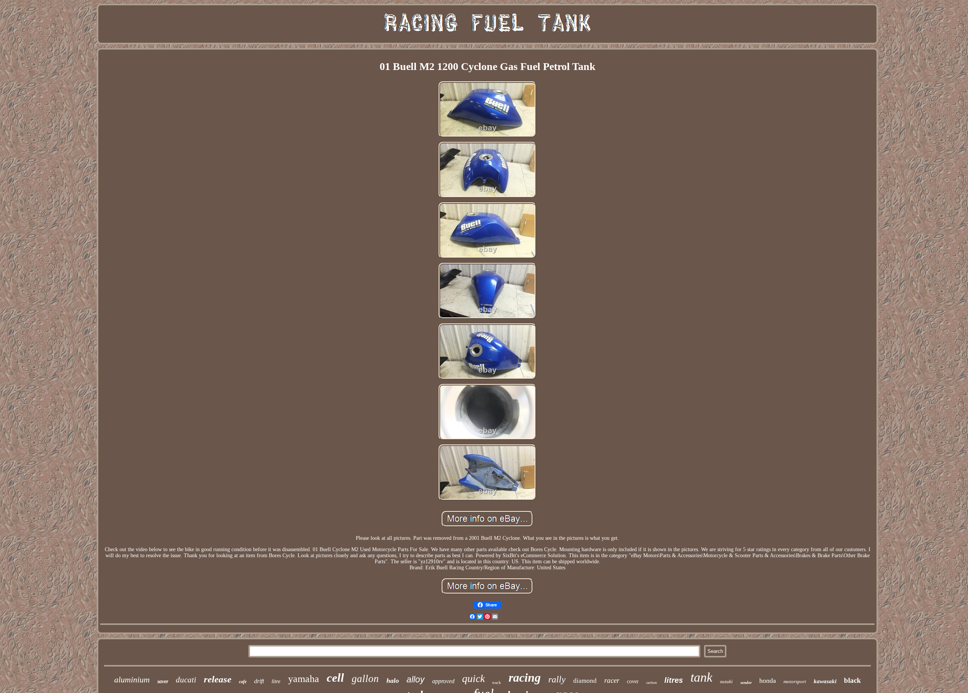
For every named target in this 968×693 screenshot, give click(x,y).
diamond (585, 680)
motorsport (794, 681)
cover (633, 681)
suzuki (726, 681)
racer (611, 680)
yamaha (303, 678)
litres (673, 680)
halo (392, 680)
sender (746, 682)
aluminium (132, 679)
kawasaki (825, 681)
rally (557, 679)
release (217, 679)
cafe (243, 681)
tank (701, 677)
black (852, 680)
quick (473, 678)
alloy (415, 679)
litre (276, 681)
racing (525, 677)
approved (443, 681)
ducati (186, 679)
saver (162, 681)
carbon (651, 683)
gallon (365, 678)
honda (767, 680)
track (496, 682)
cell (335, 677)
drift (259, 681)
